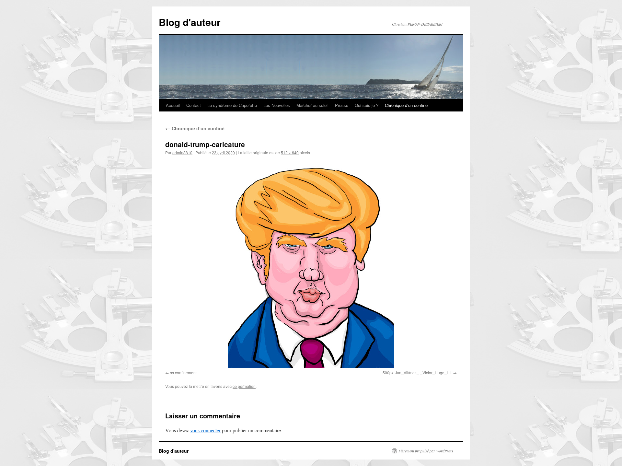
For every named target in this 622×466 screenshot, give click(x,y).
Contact (193, 105)
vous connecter (205, 430)
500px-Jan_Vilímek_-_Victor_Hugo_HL (417, 372)
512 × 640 (290, 152)
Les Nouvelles (276, 105)
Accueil (173, 105)
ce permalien (244, 386)
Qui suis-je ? (366, 105)
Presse (341, 105)
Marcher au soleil (312, 105)
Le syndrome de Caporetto (232, 105)
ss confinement (183, 372)
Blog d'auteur (190, 22)
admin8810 (182, 152)
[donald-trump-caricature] (311, 264)
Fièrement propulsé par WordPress (425, 450)
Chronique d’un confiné (406, 105)
